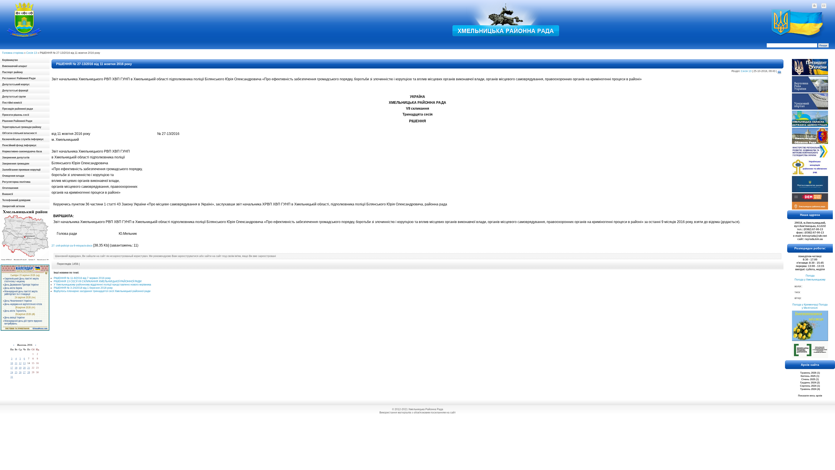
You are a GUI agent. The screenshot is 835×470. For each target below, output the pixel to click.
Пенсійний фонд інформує (19, 145)
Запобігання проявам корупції (21, 169)
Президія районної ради (17, 108)
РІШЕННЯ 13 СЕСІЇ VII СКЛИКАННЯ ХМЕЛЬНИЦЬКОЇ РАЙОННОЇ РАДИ (98, 281)
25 (16, 372)
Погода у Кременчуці (805, 304)
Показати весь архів (810, 395)
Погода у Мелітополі (815, 306)
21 (28, 367)
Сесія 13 (31, 52)
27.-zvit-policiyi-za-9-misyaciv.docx (72, 245)
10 (11, 363)
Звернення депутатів (15, 157)
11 (16, 363)
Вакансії (7, 194)
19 (20, 367)
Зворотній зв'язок (13, 206)
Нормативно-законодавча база (22, 151)
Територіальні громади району (21, 127)
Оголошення (10, 188)
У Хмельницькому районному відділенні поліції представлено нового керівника (102, 284)
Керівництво (10, 60)
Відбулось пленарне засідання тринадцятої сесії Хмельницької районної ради (102, 291)
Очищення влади (13, 175)
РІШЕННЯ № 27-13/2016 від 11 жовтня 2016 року (94, 64)
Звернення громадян (15, 163)
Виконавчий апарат (14, 66)
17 (11, 367)
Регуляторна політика (16, 181)
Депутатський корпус (16, 84)
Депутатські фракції (15, 90)
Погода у (810, 279)
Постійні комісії (12, 102)
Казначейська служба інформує (23, 139)
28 (28, 372)
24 (11, 372)
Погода (810, 275)
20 (24, 367)
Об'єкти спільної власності (19, 133)
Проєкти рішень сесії (15, 114)
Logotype (24, 20)
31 (11, 377)
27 (24, 372)
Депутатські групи (14, 96)
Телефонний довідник (16, 200)
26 (20, 372)
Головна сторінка (12, 52)
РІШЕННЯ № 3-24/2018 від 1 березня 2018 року (83, 287)
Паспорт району (12, 72)
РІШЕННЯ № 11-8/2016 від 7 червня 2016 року (82, 278)
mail (823, 5)
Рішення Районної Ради (17, 121)
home (814, 5)
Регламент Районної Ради (18, 78)
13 (24, 363)
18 (16, 367)
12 (20, 363)
